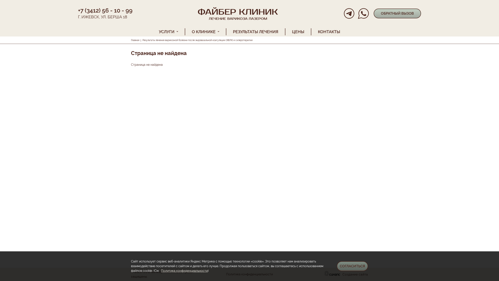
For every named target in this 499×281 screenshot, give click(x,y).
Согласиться (352, 266)
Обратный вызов (397, 13)
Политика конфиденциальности (184, 271)
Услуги (166, 31)
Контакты (329, 31)
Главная (135, 40)
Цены (298, 31)
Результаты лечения (255, 31)
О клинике (204, 31)
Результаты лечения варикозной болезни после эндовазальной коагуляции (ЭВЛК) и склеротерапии (197, 40)
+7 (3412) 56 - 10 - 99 (105, 10)
